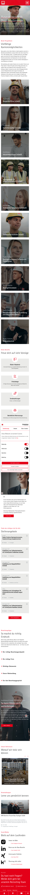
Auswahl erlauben (15, 466)
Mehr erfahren (7, 725)
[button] (27, 536)
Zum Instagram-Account (16, 843)
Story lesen (8, 512)
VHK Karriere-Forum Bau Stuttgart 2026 (13, 816)
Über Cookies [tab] (24, 428)
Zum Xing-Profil (14, 857)
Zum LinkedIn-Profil (15, 850)
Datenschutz (15, 890)
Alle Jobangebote (15, 617)
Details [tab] (15, 428)
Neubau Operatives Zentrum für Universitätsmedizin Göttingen (14, 780)
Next (28, 756)
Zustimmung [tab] (6, 428)
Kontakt (4, 890)
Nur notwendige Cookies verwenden (15, 469)
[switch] (26, 448)
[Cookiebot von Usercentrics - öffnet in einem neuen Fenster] (22, 425)
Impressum (9, 890)
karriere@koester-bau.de (8, 886)
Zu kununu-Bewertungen (16, 864)
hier (17, 438)
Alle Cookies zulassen (15, 463)
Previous (25, 756)
